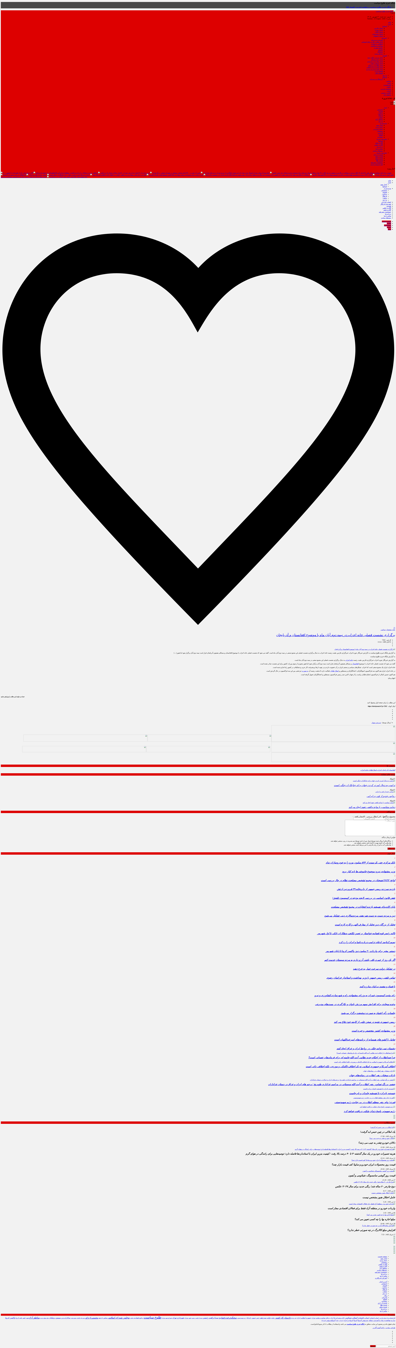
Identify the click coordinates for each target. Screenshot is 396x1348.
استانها (384, 26)
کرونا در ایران (348, 1320)
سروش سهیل (376, 723)
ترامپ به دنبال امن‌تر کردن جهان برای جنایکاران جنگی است (69, 175)
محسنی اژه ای (91, 1318)
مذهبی (380, 117)
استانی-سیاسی (351, 1318)
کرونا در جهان (339, 1320)
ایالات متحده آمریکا (339, 1318)
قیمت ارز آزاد (378, 155)
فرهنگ (384, 77)
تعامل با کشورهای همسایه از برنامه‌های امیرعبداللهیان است (364, 1039)
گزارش (380, 133)
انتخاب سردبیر (378, 129)
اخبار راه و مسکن (377, 59)
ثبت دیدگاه (391, 848)
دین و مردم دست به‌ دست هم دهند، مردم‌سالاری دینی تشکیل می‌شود (359, 915)
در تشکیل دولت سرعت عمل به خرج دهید (374, 969)
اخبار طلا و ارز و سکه (375, 65)
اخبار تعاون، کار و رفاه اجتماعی (372, 42)
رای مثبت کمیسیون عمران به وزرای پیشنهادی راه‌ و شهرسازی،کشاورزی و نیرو (355, 995)
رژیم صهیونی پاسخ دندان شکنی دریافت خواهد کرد (369, 1111)
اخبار (389, 24)
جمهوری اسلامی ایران (304, 1318)
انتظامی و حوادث (377, 44)
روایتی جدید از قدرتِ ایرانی (38, 175)
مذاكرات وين (65, 1318)
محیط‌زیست (378, 54)
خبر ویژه (293, 1318)
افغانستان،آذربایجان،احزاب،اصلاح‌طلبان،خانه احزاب (377, 770)
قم (142, 1318)
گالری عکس (378, 145)
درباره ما (380, 147)
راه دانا (249, 1318)
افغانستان (355, 664)
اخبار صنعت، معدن (376, 63)
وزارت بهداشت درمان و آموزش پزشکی (381, 1320)
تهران (313, 1318)
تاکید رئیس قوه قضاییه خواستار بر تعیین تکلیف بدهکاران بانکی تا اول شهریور (356, 933)
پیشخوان (380, 131)
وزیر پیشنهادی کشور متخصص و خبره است (373, 1030)
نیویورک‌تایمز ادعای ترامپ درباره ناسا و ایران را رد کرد (367, 942)
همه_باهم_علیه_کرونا (22, 1318)
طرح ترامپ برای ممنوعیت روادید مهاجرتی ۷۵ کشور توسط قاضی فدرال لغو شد (176, 175)
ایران (331, 1318)
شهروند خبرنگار (385, 204)
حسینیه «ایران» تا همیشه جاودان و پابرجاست (372, 1093)
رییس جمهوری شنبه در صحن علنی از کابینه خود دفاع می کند (364, 1022)
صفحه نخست (386, 221)
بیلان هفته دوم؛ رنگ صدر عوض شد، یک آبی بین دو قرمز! (68, 177)
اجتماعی (384, 38)
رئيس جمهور (256, 1318)
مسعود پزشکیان (55, 1318)
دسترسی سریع (382, 139)
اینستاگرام (387, 225)
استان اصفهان (378, 36)
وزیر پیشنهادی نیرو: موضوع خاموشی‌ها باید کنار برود (368, 871)
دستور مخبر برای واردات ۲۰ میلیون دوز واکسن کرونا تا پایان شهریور (360, 951)
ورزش (384, 75)
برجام (328, 1318)
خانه (389, 22)
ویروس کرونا (363, 1320)
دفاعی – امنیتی (386, 93)
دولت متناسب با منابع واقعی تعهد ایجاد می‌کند (372, 807)
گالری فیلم (379, 143)
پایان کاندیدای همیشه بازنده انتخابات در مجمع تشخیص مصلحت (363, 907)
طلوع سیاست (152, 1317)
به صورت (305, 671)
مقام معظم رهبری (44, 1318)
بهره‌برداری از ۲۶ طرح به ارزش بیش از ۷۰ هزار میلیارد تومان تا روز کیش (125, 173)
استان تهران (379, 30)
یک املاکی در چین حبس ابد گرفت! (14, 175)
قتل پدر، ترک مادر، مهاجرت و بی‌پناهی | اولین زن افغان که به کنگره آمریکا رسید (119, 175)
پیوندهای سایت (378, 151)
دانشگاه (380, 52)
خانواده (380, 50)
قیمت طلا (379, 160)
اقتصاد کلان (379, 73)
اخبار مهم (379, 125)
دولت (389, 83)
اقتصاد (384, 56)
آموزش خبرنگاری (381, 1278)
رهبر (385, 1295)
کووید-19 (323, 1320)
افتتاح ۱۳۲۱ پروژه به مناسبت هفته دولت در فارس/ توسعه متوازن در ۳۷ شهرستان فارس (342, 175)
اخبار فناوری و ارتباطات (375, 67)
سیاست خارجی (386, 89)
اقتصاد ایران (379, 71)
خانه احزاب (349, 660)
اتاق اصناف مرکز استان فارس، (387, 1318)
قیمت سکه (379, 157)
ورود (389, 229)
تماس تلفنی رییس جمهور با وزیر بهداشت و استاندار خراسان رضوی (360, 977)
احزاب (389, 91)
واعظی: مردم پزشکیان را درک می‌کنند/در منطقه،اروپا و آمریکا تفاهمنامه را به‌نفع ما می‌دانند (67, 173)
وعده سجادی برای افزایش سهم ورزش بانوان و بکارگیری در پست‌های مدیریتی (355, 1004)
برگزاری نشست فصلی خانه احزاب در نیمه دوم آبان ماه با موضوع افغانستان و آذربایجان (335, 635)
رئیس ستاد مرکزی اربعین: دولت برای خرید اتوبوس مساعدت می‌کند (24, 177)
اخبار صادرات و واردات (375, 61)
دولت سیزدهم (265, 1318)
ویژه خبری (383, 123)
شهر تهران (187, 1318)
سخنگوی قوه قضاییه (228, 1318)
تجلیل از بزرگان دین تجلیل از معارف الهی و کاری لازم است (365, 924)
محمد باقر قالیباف (81, 1318)
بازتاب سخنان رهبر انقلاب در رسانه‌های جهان (372, 1075)
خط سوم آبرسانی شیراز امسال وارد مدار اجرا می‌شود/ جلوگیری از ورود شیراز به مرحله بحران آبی (236, 173)
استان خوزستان (377, 34)
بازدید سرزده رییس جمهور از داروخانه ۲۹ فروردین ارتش (366, 889)
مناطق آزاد (387, 95)
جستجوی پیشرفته (377, 162)
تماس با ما (379, 149)
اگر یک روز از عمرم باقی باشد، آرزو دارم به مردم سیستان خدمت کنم (359, 960)
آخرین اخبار (383, 1282)
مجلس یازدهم (102, 1318)
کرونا (355, 1320)
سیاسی (388, 81)
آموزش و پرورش (377, 40)
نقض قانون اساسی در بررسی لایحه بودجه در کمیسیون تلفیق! (363, 898)
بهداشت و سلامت (377, 46)
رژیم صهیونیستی (241, 1318)
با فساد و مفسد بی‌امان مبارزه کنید (377, 986)
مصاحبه (380, 137)
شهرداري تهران (178, 1318)
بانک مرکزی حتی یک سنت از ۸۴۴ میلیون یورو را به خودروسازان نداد (360, 862)
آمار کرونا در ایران (376, 164)
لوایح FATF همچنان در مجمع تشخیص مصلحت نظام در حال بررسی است (358, 880)
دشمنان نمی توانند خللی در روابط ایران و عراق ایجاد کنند (366, 1048)
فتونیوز (388, 206)
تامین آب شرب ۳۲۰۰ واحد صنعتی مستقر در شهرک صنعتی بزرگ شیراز (176, 173)
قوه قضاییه (387, 85)
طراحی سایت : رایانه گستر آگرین (384, 1328)
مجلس (389, 87)
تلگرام (389, 223)
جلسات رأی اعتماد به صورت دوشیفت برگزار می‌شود (368, 1013)
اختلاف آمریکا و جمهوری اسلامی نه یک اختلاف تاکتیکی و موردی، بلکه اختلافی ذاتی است (350, 1066)
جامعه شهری (378, 48)
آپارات (389, 227)
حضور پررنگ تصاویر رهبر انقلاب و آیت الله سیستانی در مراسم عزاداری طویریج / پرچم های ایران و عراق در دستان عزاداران (331, 1084)
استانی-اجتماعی (374, 1318)
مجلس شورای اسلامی (119, 1317)
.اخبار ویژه (379, 127)
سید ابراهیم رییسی (197, 1318)
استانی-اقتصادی (363, 1318)
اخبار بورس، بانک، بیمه (375, 57)
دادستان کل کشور (283, 1318)
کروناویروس (330, 1320)
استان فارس (378, 28)
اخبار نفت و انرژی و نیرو (374, 69)
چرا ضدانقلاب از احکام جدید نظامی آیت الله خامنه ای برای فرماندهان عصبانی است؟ (351, 1057)
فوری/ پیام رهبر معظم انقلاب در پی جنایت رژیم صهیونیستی (364, 1102)
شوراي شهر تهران (167, 1318)
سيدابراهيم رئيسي (210, 1318)
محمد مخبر (73, 1318)
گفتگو (381, 135)
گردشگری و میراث (376, 79)
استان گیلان (379, 32)
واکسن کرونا (10, 1318)
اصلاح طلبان (334, 671)
